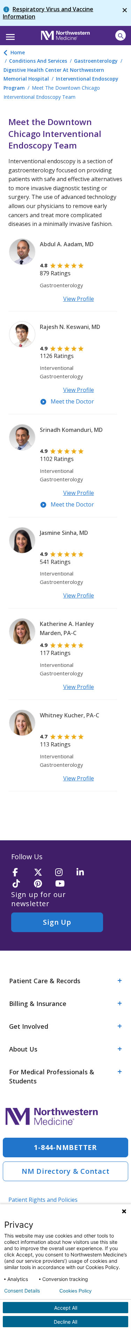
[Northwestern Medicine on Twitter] (42, 873)
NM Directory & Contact (66, 1171)
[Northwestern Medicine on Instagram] (63, 873)
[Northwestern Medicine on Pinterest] (42, 884)
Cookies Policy (75, 1291)
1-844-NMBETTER (65, 1147)
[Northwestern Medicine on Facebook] (21, 873)
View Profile (78, 299)
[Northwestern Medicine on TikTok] (21, 884)
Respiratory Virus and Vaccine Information (48, 12)
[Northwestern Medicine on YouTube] (63, 884)
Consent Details (22, 1291)
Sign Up (57, 922)
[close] (124, 13)
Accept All (65, 1308)
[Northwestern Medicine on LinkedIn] (85, 873)
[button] (9, 35)
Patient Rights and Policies (43, 1200)
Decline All (65, 1322)
